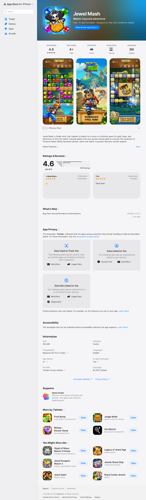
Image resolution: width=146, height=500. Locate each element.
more (138, 146)
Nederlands (71, 488)
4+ (44, 362)
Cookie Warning (85, 497)
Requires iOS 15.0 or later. (54, 353)
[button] (18, 19)
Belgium (46, 488)
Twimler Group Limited (53, 370)
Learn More (124, 311)
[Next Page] (143, 49)
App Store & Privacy (69, 497)
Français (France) (58, 488)
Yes (94, 362)
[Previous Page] (40, 49)
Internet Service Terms (51, 497)
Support (97, 497)
